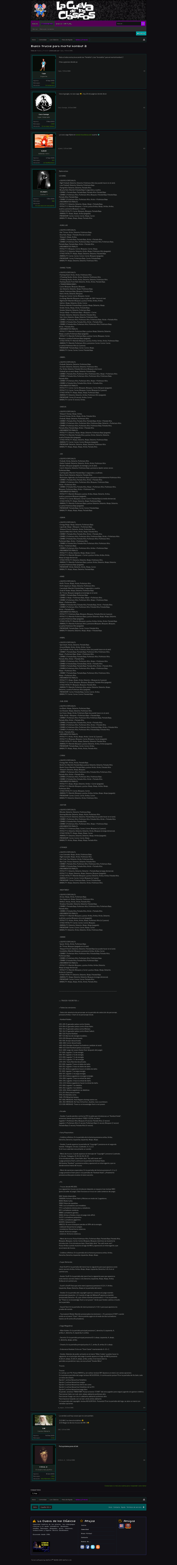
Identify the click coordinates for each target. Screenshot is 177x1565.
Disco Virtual (64, 23)
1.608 (52, 124)
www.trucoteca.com (84, 135)
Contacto (116, 1507)
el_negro (43, 192)
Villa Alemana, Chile (47, 1478)
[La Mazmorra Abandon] (128, 1528)
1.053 (52, 1476)
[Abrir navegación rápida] (144, 39)
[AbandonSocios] (121, 1528)
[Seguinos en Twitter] (93, 1549)
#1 (144, 71)
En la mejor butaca (48, 126)
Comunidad (47, 23)
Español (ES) (45, 1507)
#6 (144, 1460)
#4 (144, 1408)
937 (53, 160)
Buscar (35, 29)
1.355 (52, 83)
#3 (144, 148)
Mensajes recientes (47, 29)
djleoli (43, 151)
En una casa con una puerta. (44, 205)
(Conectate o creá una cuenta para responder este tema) (125, 1486)
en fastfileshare (48, 162)
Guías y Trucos (42, 51)
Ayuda (123, 1507)
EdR (43, 1428)
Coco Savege (44, 114)
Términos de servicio (134, 1507)
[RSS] (98, 1549)
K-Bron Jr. (44, 1467)
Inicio (35, 23)
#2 (144, 107)
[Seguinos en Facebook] (87, 1549)
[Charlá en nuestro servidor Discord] (82, 1549)
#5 (144, 1429)
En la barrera (50, 85)
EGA (34, 1507)
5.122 (52, 1438)
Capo (61, 51)
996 (53, 201)
